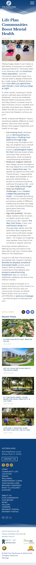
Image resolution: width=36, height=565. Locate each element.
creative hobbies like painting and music (18, 193)
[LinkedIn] (7, 465)
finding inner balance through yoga (18, 138)
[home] (8, 3)
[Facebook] (3, 465)
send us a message (24, 296)
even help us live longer (21, 186)
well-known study (14, 226)
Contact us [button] (10, 459)
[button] (32, 3)
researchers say (19, 169)
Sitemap (5, 558)
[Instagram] (11, 465)
